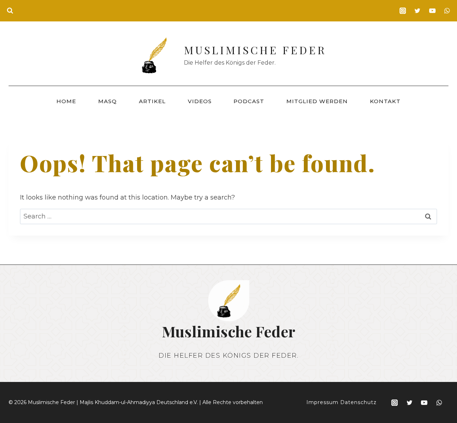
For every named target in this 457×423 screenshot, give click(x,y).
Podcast (248, 101)
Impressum (322, 402)
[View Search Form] (10, 10)
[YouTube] (432, 10)
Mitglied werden (317, 101)
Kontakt (385, 101)
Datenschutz (358, 402)
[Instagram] (402, 10)
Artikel (152, 101)
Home (66, 101)
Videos (200, 101)
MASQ (107, 101)
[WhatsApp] (447, 10)
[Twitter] (417, 10)
